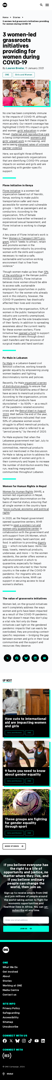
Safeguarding (11, 1013)
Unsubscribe (10, 1026)
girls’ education (26, 130)
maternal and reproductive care (30, 134)
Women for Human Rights (18, 491)
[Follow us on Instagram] (24, 1041)
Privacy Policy (11, 1008)
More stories (12, 846)
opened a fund (27, 333)
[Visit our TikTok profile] (30, 1041)
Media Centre (11, 990)
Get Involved (10, 972)
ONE (7, 75)
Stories (16, 17)
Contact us (10, 994)
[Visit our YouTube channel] (37, 1041)
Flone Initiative (12, 190)
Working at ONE (12, 985)
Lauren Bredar (15, 68)
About (6, 976)
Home (5, 17)
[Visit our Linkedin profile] (43, 1041)
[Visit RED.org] (7, 1056)
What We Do (10, 967)
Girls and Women (23, 75)
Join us (23, 929)
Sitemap (8, 1022)
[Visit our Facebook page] (5, 1041)
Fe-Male (7, 363)
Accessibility (10, 1017)
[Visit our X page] (11, 1041)
